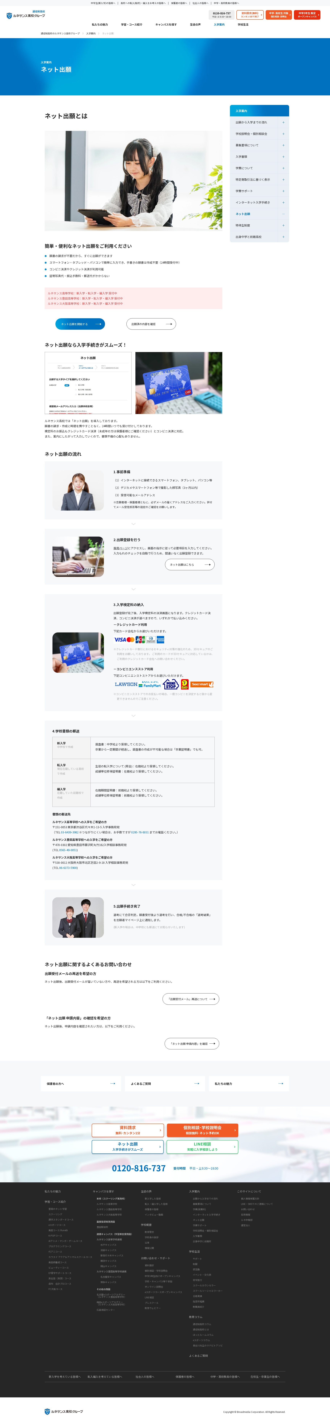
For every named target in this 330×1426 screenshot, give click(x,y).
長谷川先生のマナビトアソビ (208, 1345)
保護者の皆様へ (179, 3)
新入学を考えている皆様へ (65, 1376)
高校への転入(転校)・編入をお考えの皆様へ (143, 3)
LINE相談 (149, 1297)
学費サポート (244, 191)
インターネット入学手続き (253, 202)
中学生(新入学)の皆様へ (103, 3)
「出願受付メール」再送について (187, 999)
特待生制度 (243, 225)
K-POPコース (55, 1235)
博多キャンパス (108, 1282)
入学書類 (241, 157)
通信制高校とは (201, 1329)
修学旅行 (197, 1280)
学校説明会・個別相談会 (251, 134)
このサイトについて (249, 1191)
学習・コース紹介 (131, 24)
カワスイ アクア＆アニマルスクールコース (70, 1256)
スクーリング (55, 1214)
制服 (195, 1264)
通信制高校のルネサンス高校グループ (60, 33)
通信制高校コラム (202, 1324)
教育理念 (149, 1231)
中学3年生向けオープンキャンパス (162, 1276)
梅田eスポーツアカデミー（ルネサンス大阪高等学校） (111, 1303)
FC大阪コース (55, 1289)
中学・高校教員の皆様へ (226, 3)
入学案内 (219, 24)
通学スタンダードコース (61, 1219)
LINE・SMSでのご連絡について (257, 1203)
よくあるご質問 (141, 1084)
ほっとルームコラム (203, 1334)
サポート (197, 1258)
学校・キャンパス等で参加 (158, 1281)
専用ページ (120, 548)
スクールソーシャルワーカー (208, 1290)
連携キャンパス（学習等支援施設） (115, 1234)
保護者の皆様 (152, 1209)
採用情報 (245, 1214)
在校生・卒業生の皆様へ (265, 1376)
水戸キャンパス (108, 1244)
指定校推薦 (198, 1301)
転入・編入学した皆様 (156, 1203)
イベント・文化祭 (202, 1274)
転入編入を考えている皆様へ (105, 1376)
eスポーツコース (57, 1224)
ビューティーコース (59, 1267)
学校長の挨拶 (152, 1237)
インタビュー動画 (154, 1214)
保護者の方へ (55, 1084)
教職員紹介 (198, 1306)
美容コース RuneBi (58, 1230)
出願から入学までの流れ (251, 122)
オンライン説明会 (154, 1286)
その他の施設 (103, 1289)
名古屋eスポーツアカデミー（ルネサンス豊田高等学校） (111, 1295)
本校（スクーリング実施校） (111, 1198)
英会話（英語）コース (60, 1278)
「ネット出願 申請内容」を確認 (189, 1044)
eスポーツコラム (201, 1340)
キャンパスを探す (166, 24)
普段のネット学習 (58, 1208)
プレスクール (152, 1302)
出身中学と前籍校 (202, 1241)
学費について (244, 168)
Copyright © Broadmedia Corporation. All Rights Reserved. (254, 1411)
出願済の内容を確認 (143, 324)
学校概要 (146, 1224)
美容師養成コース (58, 1262)
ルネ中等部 (246, 1219)
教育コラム (195, 1317)
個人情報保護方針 (250, 1198)
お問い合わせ (248, 1209)
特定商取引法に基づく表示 (253, 179)
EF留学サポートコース (60, 1273)
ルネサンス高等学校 (107, 1203)
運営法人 (245, 1225)
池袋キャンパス (108, 1250)
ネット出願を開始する (74, 324)
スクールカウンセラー (204, 1285)
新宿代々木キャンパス (111, 1255)
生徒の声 (195, 24)
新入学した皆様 (153, 1198)
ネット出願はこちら (182, 564)
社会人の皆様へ (200, 3)
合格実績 (197, 1296)
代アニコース (55, 1251)
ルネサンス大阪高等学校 (109, 1214)
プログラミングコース (60, 1246)
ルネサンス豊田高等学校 (109, 1209)
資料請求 (149, 1265)
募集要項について (247, 145)
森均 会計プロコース (60, 1283)
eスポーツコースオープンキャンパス (163, 1292)
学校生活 (243, 24)
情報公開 (149, 1248)
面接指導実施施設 (106, 1221)
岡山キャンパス (108, 1266)
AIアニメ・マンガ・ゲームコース (65, 1240)
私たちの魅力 (100, 24)
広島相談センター (106, 1309)
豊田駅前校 (102, 1227)
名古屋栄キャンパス (110, 1276)
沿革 (147, 1242)
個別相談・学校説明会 (156, 1270)
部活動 (196, 1269)
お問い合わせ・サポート (155, 1258)
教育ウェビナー (153, 1308)
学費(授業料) (199, 1209)
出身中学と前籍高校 (248, 237)
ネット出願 (243, 214)
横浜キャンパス (108, 1260)
